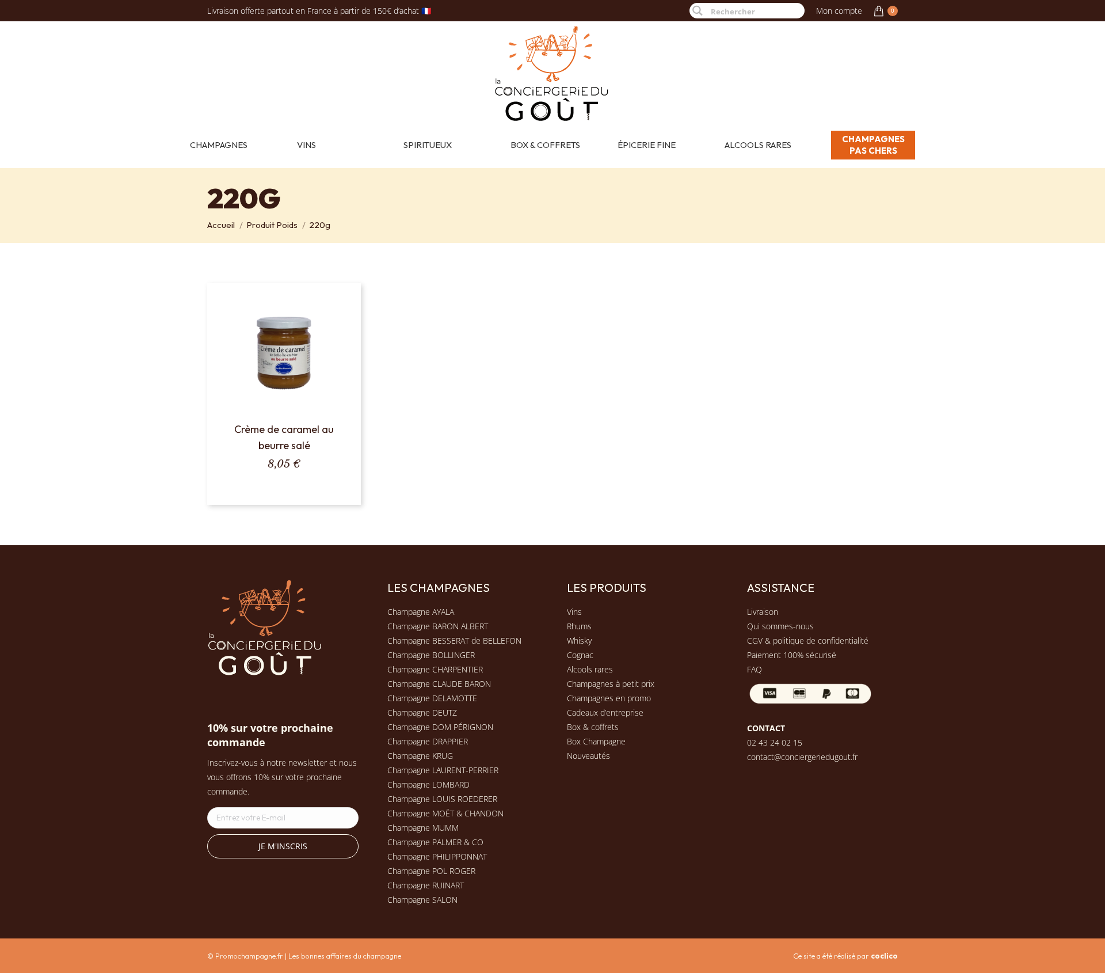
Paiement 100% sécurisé (791, 654)
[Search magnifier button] (697, 10)
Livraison (762, 611)
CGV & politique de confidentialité (807, 640)
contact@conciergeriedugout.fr (802, 756)
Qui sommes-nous (780, 626)
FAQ (754, 669)
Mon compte (839, 10)
